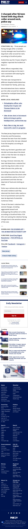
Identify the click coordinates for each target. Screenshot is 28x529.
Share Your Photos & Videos (5, 455)
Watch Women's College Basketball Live (17, 501)
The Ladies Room (17, 458)
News (3, 385)
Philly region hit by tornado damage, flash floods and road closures (17, 358)
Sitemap (3, 496)
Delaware (3, 394)
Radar (14, 393)
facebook (8, 513)
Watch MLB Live (16, 488)
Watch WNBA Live (17, 504)
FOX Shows (3, 448)
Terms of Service (15, 323)
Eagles (2, 432)
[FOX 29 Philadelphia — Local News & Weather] (5, 2)
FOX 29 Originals (16, 445)
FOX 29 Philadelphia (5, 24)
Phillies (2, 435)
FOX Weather (16, 392)
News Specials (16, 434)
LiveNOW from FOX (17, 432)
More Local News (5, 395)
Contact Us (3, 484)
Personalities (4, 491)
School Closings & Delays (17, 389)
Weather (15, 385)
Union (2, 439)
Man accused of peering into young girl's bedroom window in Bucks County (18, 333)
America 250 (4, 387)
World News (4, 399)
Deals (2, 469)
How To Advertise (5, 489)
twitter (11, 513)
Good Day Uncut (5, 420)
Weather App (16, 398)
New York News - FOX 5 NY (17, 473)
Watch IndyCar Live (17, 493)
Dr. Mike (3, 421)
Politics (15, 404)
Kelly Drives (15, 455)
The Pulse (15, 460)
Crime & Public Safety (9, 256)
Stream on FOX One (16, 481)
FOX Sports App (4, 440)
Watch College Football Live (16, 486)
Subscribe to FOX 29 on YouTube (12, 365)
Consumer (3, 467)
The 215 (15, 456)
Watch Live (21, 2)
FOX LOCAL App (16, 467)
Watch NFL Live (16, 484)
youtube (17, 513)
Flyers (2, 434)
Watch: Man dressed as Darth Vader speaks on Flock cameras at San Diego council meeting (9, 293)
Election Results (16, 408)
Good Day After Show (4, 407)
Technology (4, 472)
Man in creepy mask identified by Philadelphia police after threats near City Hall (17, 352)
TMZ (2, 451)
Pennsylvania (4, 390)
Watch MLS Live (16, 505)
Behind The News (17, 451)
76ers (2, 437)
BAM (14, 450)
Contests (3, 446)
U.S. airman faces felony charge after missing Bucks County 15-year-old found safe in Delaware (9, 280)
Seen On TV (4, 418)
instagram (14, 513)
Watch (15, 425)
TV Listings (3, 492)
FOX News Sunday (5, 401)
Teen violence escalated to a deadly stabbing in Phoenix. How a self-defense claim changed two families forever (9, 273)
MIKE (14, 448)
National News (4, 397)
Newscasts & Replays (16, 429)
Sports (3, 425)
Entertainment (6, 444)
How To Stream (16, 427)
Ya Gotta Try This (5, 416)
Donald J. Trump (16, 410)
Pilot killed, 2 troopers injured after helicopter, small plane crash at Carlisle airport (17, 346)
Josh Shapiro (16, 411)
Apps (2, 482)
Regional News (16, 464)
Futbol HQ (3, 430)
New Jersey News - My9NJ (17, 470)
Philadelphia (4, 389)
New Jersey (12, 24)
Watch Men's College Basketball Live (17, 497)
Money (3, 464)
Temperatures (16, 395)
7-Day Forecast (16, 387)
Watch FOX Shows (5, 453)
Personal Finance (5, 471)
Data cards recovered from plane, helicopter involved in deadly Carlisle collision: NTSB (9, 286)
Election (15, 406)
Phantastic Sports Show (5, 428)
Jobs (2, 494)
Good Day (4, 404)
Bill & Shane (15, 453)
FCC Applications (5, 487)
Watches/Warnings (17, 397)
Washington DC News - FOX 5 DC (17, 476)
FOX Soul (15, 437)
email (19, 513)
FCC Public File (4, 485)
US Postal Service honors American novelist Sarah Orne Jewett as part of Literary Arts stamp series (9, 266)
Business (3, 466)
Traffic (2, 413)
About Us (4, 480)
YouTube (15, 439)
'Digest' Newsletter (5, 411)
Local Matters (16, 440)
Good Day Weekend (5, 409)
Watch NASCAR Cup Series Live (17, 491)
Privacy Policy (15, 322)
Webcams (15, 435)
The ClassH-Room (5, 450)
